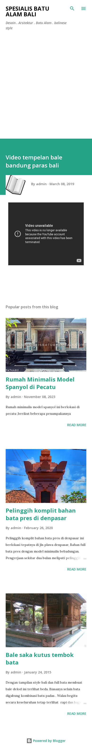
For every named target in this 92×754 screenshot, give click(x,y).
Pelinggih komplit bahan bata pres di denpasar (41, 514)
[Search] (72, 8)
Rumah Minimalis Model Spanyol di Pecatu (40, 383)
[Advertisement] (46, 83)
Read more (76, 425)
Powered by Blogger (49, 740)
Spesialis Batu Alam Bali (27, 11)
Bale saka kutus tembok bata (40, 658)
